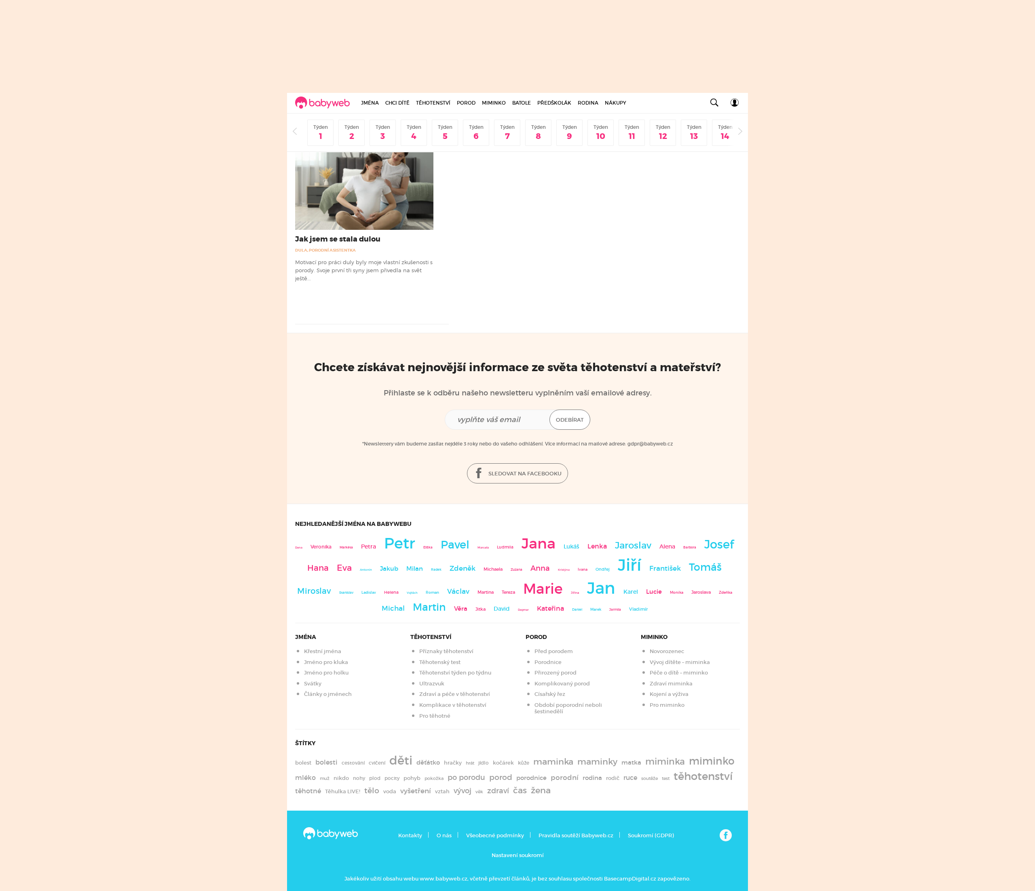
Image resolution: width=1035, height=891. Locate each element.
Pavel (455, 544)
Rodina (588, 103)
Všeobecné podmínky (495, 835)
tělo (371, 790)
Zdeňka (725, 592)
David (502, 608)
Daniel (577, 609)
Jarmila (615, 609)
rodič (612, 778)
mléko (305, 778)
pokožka (434, 778)
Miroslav (314, 591)
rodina (592, 778)
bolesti (326, 762)
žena (541, 790)
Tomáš (705, 567)
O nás (444, 835)
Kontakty (410, 835)
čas (520, 790)
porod (500, 777)
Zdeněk (462, 568)
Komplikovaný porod (562, 683)
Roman (432, 592)
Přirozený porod (555, 672)
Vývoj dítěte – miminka (680, 662)
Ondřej (603, 569)
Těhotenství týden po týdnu (455, 672)
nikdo (341, 778)
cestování (353, 763)
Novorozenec (667, 651)
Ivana (582, 569)
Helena (391, 592)
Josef (719, 544)
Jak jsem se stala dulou (337, 239)
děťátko (428, 762)
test (666, 778)
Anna (540, 568)
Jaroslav (633, 545)
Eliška (428, 547)
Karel (630, 591)
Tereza (508, 592)
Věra (460, 608)
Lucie (654, 591)
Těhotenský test (439, 662)
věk (479, 791)
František (665, 568)
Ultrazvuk (431, 683)
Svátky (312, 683)
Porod (466, 103)
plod (374, 778)
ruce (630, 778)
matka (631, 762)
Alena (667, 546)
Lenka (597, 546)
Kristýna (564, 570)
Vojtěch (412, 593)
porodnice (531, 778)
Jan (601, 588)
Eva (344, 568)
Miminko (494, 103)
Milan (414, 568)
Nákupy (615, 103)
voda (389, 791)
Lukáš (571, 546)
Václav (458, 591)
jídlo (483, 763)
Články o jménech (328, 694)
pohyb (411, 778)
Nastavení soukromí (518, 855)
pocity (391, 778)
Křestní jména (322, 651)
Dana (298, 547)
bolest (303, 762)
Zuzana (516, 569)
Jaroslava (701, 592)
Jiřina (575, 593)
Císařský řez (549, 694)
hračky (453, 762)
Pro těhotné (434, 715)
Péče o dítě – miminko (679, 672)
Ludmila (505, 547)
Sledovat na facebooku (524, 473)
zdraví (498, 790)
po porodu (466, 777)
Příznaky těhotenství (446, 651)
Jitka (480, 609)
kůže (523, 763)
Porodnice (548, 662)
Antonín (366, 570)
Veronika (321, 547)
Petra (368, 546)
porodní (565, 777)
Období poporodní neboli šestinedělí (568, 708)
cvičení (377, 763)
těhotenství (703, 776)
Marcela (483, 547)
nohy (359, 778)
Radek (436, 569)
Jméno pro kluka (326, 662)
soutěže (649, 778)
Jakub (389, 568)
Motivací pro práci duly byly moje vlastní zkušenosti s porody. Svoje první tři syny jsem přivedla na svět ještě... (364, 270)
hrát (470, 763)
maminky (597, 762)
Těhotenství (433, 103)
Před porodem (553, 651)
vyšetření (415, 791)
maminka (553, 762)
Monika (676, 592)
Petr (399, 543)
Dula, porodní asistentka (325, 250)
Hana (318, 568)
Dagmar (523, 610)
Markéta (346, 547)
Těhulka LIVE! (342, 791)
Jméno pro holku (326, 672)
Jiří (629, 565)
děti (400, 760)
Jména (370, 103)
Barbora (689, 547)
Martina (485, 592)
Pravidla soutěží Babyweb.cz (576, 835)
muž (325, 778)
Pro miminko (667, 705)
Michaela (493, 569)
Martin (429, 607)
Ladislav (368, 592)
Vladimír (638, 609)
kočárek (503, 762)
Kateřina (550, 608)
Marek (595, 609)
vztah (442, 791)
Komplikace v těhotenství (452, 705)
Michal (393, 608)
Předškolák (554, 103)
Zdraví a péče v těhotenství (454, 694)
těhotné (308, 791)
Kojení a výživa (669, 694)
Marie (543, 589)
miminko (712, 761)
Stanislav (346, 592)
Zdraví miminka (671, 683)
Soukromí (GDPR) (651, 835)
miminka (665, 761)
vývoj (462, 790)
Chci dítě (397, 103)
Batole (521, 103)
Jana (539, 543)
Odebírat (570, 419)
